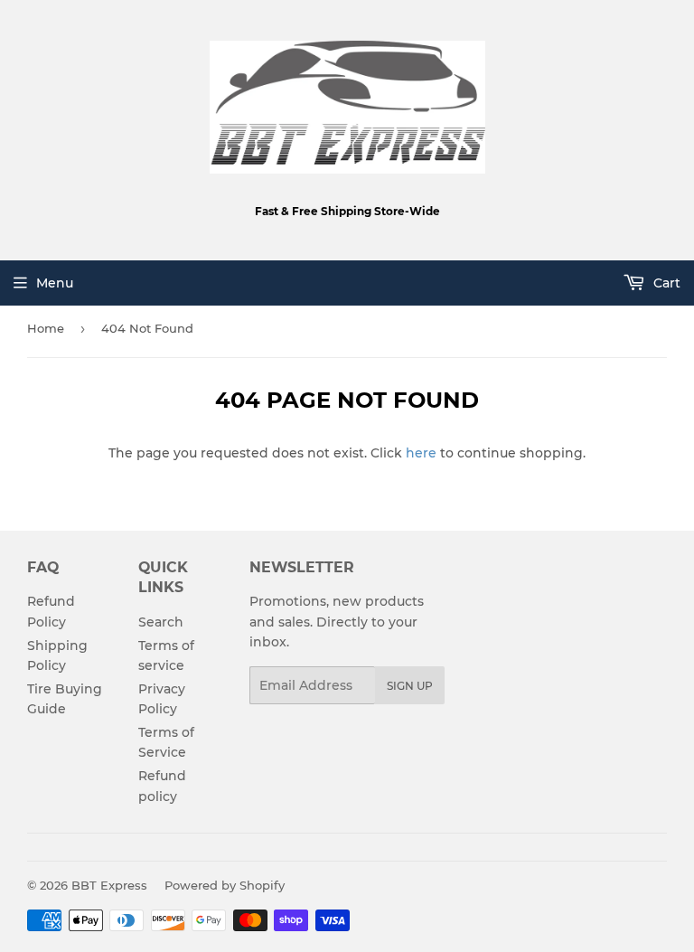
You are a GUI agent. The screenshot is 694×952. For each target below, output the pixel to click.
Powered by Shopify (224, 885)
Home (45, 328)
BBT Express (109, 885)
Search (160, 622)
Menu (54, 283)
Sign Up (410, 686)
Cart (665, 283)
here (421, 453)
